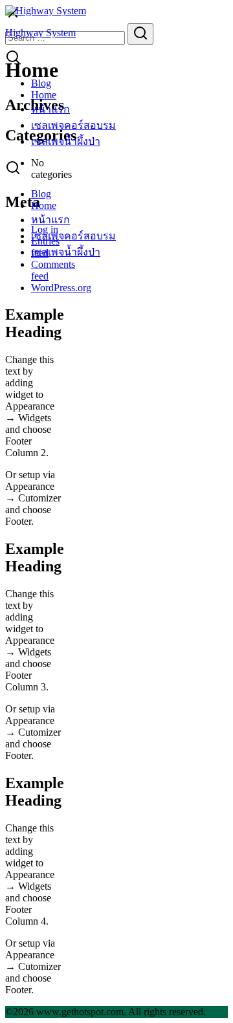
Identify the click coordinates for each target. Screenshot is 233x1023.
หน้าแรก (50, 109)
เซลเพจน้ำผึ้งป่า (65, 141)
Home (43, 94)
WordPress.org (61, 287)
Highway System (40, 32)
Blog (41, 83)
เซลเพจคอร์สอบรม (73, 125)
